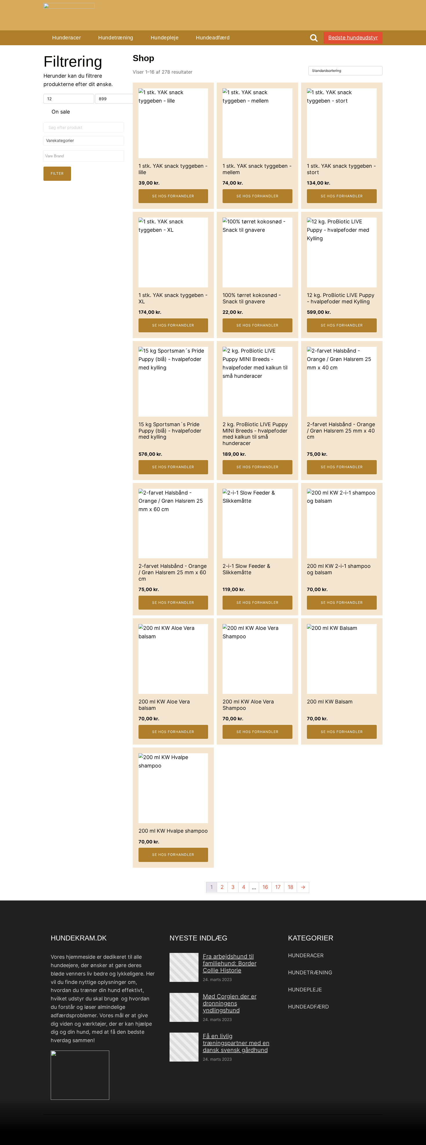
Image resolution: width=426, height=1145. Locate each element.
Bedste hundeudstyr (353, 37)
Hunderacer (66, 38)
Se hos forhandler (173, 196)
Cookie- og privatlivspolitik (293, 1134)
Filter (57, 173)
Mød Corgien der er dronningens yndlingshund (229, 1003)
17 (278, 887)
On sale (61, 112)
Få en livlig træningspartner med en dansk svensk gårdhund (236, 1043)
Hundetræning (115, 38)
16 (265, 887)
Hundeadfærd (213, 38)
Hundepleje (165, 38)
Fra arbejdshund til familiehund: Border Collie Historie (229, 963)
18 (290, 887)
